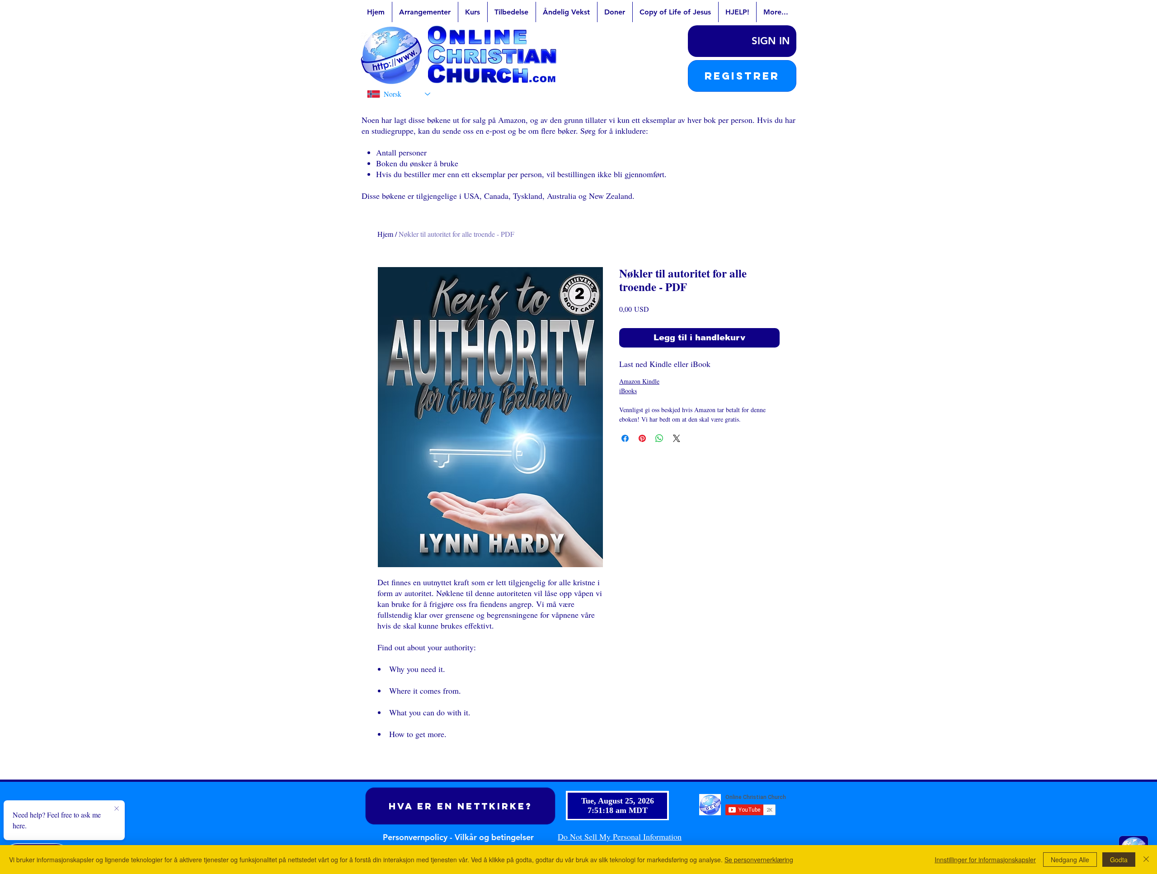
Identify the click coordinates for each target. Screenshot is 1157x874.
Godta (1119, 859)
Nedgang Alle (1070, 859)
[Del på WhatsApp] (659, 438)
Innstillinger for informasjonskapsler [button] (985, 859)
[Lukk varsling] (116, 809)
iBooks (628, 390)
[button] (742, 76)
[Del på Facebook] (625, 438)
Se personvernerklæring (758, 859)
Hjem (385, 234)
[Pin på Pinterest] (642, 438)
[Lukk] (1146, 859)
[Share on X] (676, 438)
